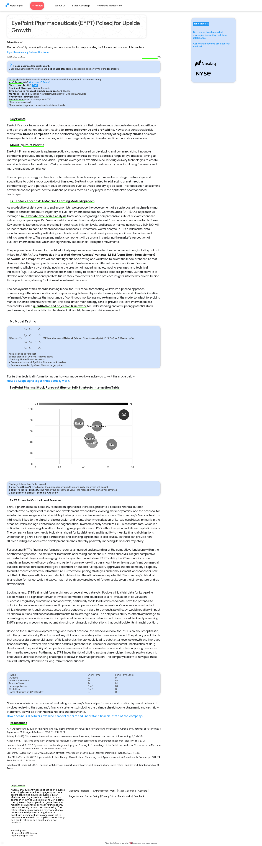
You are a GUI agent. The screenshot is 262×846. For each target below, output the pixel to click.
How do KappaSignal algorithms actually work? (38, 381)
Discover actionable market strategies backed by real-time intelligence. (210, 35)
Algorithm (12, 52)
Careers (142, 790)
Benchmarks (125, 796)
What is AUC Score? (39, 82)
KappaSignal (16, 5)
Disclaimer (44, 52)
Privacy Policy (108, 796)
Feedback (139, 796)
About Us (60, 5)
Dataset (33, 52)
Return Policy (92, 796)
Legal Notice (76, 796)
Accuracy (23, 52)
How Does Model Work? (103, 790)
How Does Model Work (109, 5)
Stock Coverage (81, 5)
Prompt (38, 5)
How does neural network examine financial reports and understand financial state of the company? (75, 716)
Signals (85, 790)
